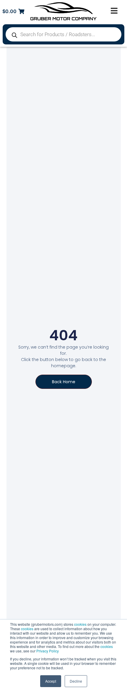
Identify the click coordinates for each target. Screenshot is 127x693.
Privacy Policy (47, 650)
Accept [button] (50, 681)
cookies (80, 624)
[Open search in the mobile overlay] (63, 34)
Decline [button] (76, 681)
